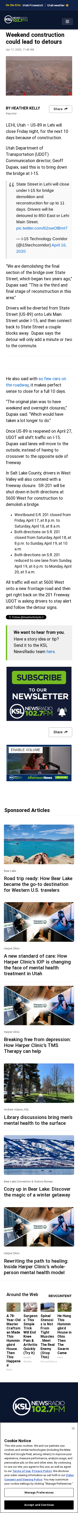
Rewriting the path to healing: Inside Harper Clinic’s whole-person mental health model (36, 1266)
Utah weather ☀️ (58, 5)
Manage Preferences (39, 1492)
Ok (73, 1428)
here (51, 651)
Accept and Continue (39, 1504)
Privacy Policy (42, 1471)
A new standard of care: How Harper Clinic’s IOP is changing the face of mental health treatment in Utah (37, 964)
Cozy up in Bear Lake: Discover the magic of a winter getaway (37, 1192)
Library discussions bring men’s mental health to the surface (38, 1120)
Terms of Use (21, 1471)
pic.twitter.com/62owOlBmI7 (42, 228)
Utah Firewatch (33, 5)
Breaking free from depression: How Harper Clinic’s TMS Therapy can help (37, 1045)
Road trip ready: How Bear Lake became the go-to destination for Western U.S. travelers (38, 884)
